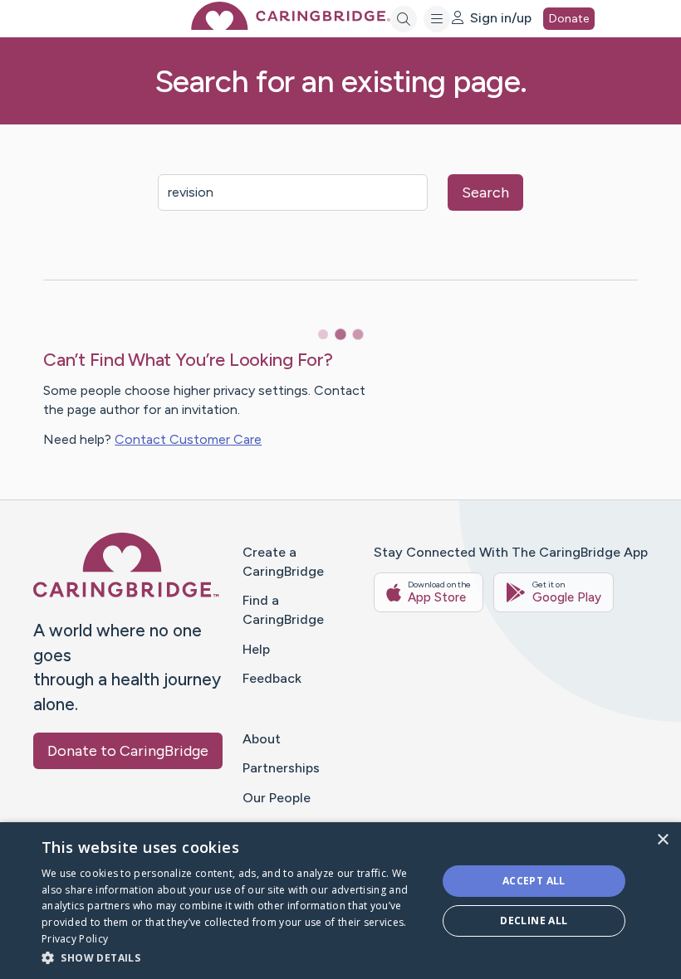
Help (256, 649)
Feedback (272, 678)
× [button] (662, 840)
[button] (233, 957)
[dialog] (340, 900)
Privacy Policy (75, 939)
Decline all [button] (533, 920)
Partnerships (281, 768)
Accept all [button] (534, 881)
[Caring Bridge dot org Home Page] (290, 25)
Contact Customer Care (188, 439)
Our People (277, 798)
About (262, 739)
